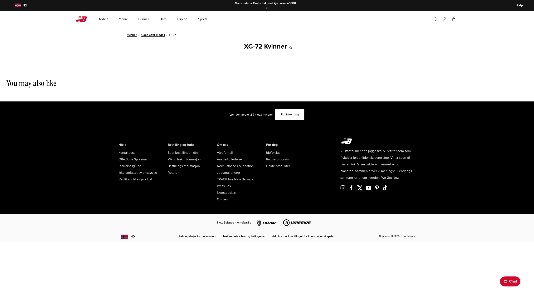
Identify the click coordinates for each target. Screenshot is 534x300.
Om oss (222, 199)
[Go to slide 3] (269, 8)
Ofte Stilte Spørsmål (132, 159)
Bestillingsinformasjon (184, 166)
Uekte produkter (278, 166)
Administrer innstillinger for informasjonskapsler (303, 236)
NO (133, 236)
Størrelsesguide (129, 166)
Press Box (224, 186)
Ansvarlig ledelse (229, 159)
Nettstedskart (226, 193)
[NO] (18, 5)
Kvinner (132, 35)
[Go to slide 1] (264, 8)
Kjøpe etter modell (153, 35)
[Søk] (435, 19)
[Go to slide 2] (267, 8)
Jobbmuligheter (228, 173)
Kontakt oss (126, 153)
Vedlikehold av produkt (135, 179)
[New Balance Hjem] (83, 19)
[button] (444, 19)
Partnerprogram (277, 159)
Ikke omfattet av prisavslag (137, 173)
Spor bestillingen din (183, 153)
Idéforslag (273, 153)
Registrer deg (290, 114)
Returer (173, 173)
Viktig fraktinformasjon (184, 159)
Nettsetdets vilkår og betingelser (244, 236)
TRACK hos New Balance (235, 179)
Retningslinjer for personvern (198, 236)
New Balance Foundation (235, 166)
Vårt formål (225, 153)
